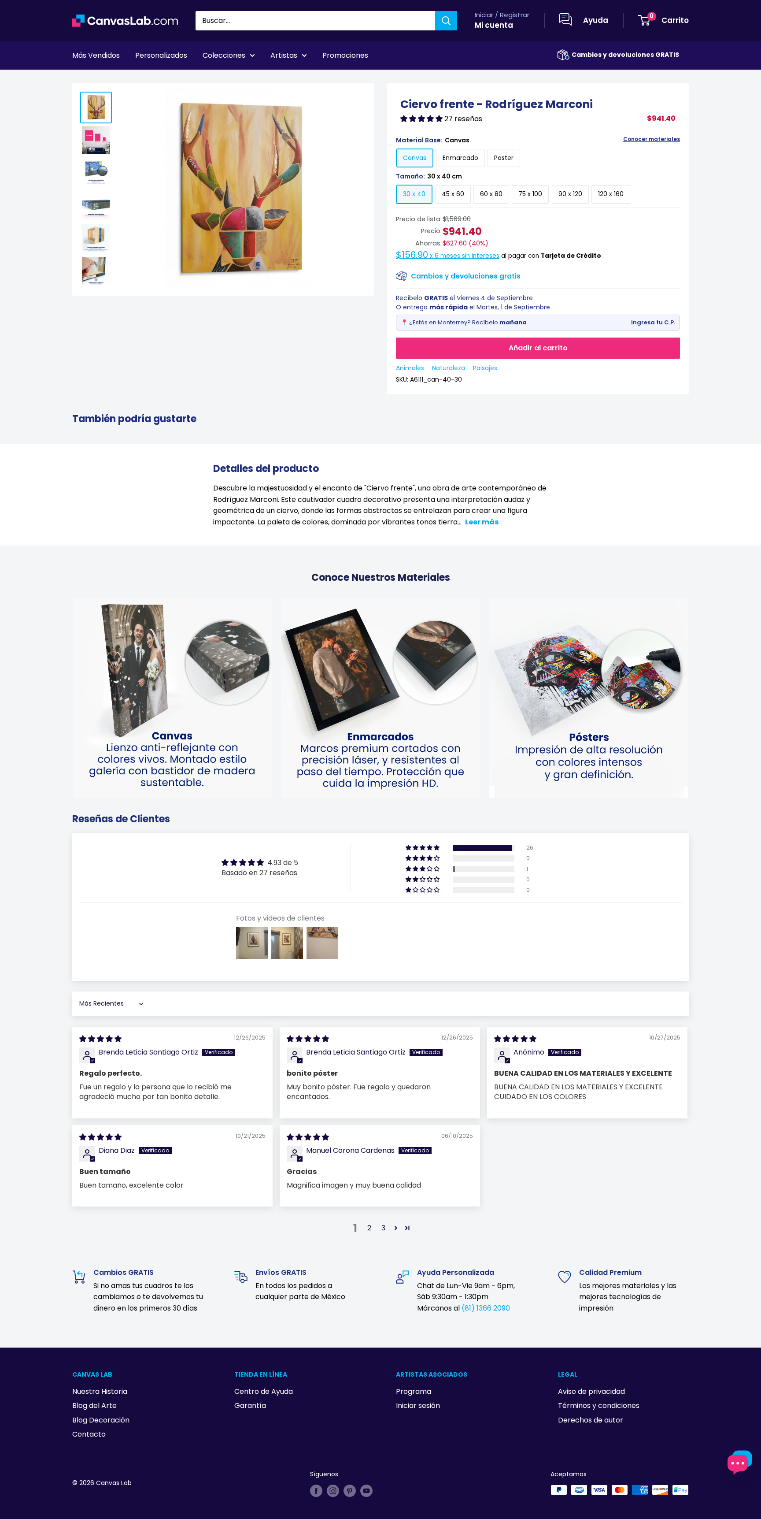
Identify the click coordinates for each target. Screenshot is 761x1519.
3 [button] (383, 1228)
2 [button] (369, 1228)
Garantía (250, 1405)
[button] (422, 119)
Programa (413, 1391)
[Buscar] (446, 20)
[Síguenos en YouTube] (366, 1491)
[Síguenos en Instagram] (333, 1491)
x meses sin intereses (447, 256)
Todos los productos (128, 79)
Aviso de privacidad (591, 1391)
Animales (410, 368)
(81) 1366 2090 (486, 1308)
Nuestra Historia (99, 1391)
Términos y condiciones (598, 1405)
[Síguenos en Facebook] (316, 1491)
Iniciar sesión (418, 1405)
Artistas (283, 55)
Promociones (345, 55)
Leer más (482, 522)
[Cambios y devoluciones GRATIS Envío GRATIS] (563, 55)
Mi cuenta (494, 25)
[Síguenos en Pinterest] (350, 1491)
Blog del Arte (94, 1405)
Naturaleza (448, 368)
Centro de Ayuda (263, 1391)
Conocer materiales (651, 139)
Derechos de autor (590, 1420)
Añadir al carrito (538, 348)
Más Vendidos (96, 55)
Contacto (89, 1434)
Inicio (80, 79)
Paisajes (485, 368)
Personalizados (161, 55)
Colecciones (224, 55)
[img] (100, 1039)
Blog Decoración (100, 1420)
